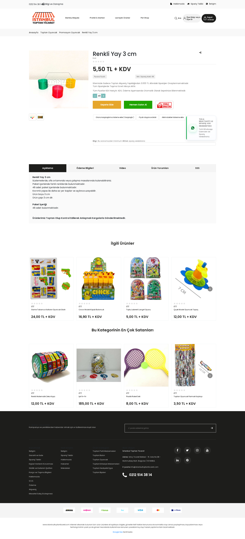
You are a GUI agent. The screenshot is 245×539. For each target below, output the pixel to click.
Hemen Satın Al (138, 104)
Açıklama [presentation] (47, 168)
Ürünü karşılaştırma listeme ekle (109, 117)
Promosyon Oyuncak (69, 32)
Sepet (210, 17)
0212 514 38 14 (35, 4)
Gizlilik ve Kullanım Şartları (40, 468)
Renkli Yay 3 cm (90, 32)
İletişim (212, 4)
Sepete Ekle (107, 104)
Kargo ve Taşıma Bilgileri (40, 472)
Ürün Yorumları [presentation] (160, 168)
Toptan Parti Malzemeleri (104, 451)
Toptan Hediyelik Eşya (103, 468)
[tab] (47, 168)
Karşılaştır (129, 117)
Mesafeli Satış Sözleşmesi (41, 493)
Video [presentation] (122, 168)
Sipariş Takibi (197, 4)
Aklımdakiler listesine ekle (172, 117)
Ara (179, 18)
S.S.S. (31, 481)
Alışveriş (32, 489)
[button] (34, 289)
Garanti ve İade (36, 455)
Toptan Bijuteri (99, 472)
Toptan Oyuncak (48, 32)
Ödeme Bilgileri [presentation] (85, 168)
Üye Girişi (191, 17)
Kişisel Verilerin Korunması (41, 464)
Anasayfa (33, 32)
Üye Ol (189, 19)
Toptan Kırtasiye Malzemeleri (106, 464)
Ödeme (32, 485)
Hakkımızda (178, 4)
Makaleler (65, 468)
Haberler (65, 464)
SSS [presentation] (197, 168)
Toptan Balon (99, 455)
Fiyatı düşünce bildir (147, 117)
